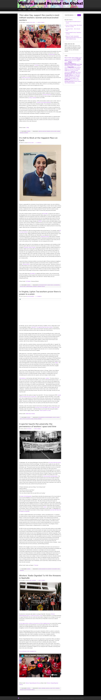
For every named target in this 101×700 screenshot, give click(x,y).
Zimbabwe (72, 82)
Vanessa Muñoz (26, 264)
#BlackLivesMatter (68, 57)
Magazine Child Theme (60, 698)
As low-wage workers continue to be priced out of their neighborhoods (34, 623)
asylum (76, 57)
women (67, 80)
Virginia (35, 418)
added (56, 362)
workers (26, 132)
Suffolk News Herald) (30, 413)
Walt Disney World (45, 236)
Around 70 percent (47, 94)
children (78, 60)
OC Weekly (28, 281)
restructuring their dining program (50, 476)
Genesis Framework (70, 698)
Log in (82, 698)
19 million (36, 65)
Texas (74, 75)
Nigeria (69, 70)
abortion (73, 57)
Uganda (74, 76)
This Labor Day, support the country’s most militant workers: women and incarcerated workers (39, 17)
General (28, 131)
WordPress (77, 698)
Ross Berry (29, 428)
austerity (70, 59)
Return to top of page (25, 698)
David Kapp (79, 64)
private (53, 54)
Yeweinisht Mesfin (41, 286)
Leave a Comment (41, 22)
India (66, 69)
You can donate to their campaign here (27, 651)
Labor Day (40, 131)
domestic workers (69, 65)
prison (73, 72)
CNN (27, 127)
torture (71, 76)
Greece (66, 67)
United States (72, 78)
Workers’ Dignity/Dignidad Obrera (33, 683)
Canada (69, 60)
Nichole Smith (32, 22)
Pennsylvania (72, 70)
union (32, 418)
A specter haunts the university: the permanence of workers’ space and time (37, 425)
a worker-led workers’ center (36, 615)
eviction (74, 65)
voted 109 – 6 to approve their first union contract (42, 327)
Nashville (48, 688)
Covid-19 (66, 62)
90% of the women (26, 77)
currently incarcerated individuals (43, 102)
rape (76, 72)
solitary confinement (76, 73)
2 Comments (39, 296)
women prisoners (69, 81)
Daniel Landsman (32, 580)
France (78, 65)
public (50, 54)
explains (47, 378)
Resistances (68, 73)
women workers (77, 81)
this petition (32, 273)
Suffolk (29, 418)
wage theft (52, 688)
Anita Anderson (22, 378)
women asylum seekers (74, 79)
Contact (34, 9)
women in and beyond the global (50, 4)
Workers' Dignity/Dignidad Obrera (27, 689)
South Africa (69, 75)
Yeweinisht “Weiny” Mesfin (29, 247)
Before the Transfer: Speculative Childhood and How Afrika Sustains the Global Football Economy (73, 37)
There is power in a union (45, 410)
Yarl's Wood (67, 82)
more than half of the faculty (55, 462)
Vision (29, 9)
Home (20, 9)
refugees (79, 72)
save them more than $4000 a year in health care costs (47, 407)
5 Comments (38, 142)
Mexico (68, 69)
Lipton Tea (24, 418)
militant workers (46, 131)
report (45, 506)
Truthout (36, 565)
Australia (74, 59)
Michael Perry (73, 69)
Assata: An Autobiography (25, 496)
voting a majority (32, 97)
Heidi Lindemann (77, 67)
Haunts (54, 417)
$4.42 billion (45, 213)
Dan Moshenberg (30, 296)
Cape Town (74, 60)
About (24, 9)
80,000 (40, 221)
